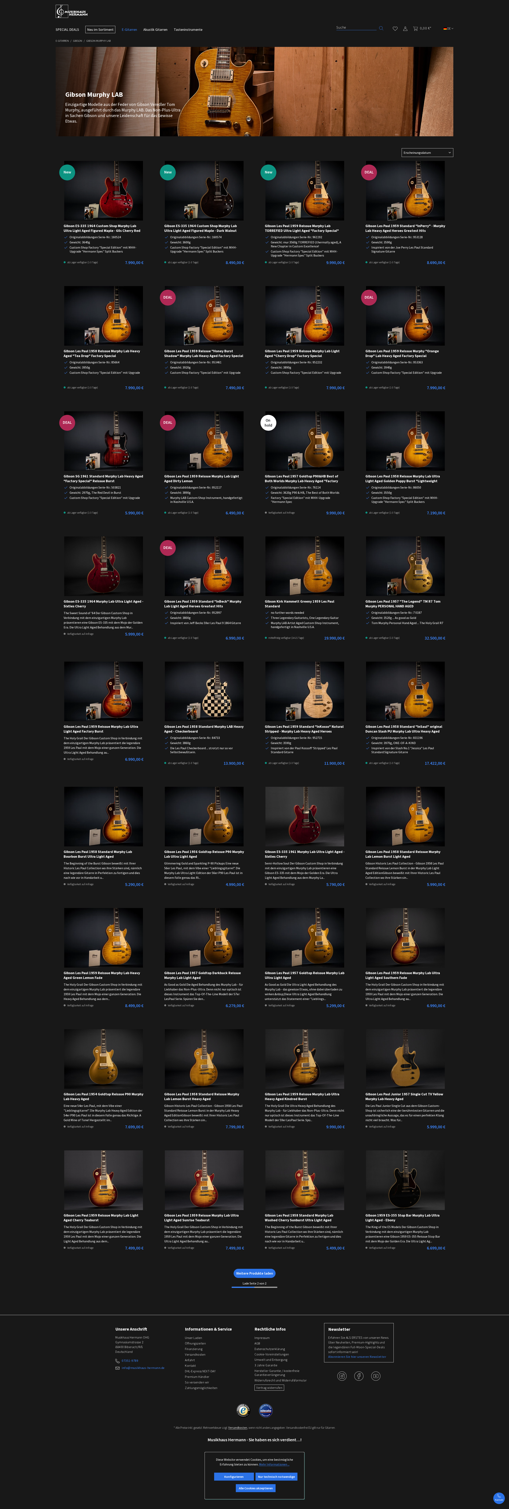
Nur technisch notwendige (276, 1477)
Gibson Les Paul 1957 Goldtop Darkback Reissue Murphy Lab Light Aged (202, 975)
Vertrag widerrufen (269, 1388)
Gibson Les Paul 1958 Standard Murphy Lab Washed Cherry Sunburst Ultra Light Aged (299, 1217)
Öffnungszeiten (195, 1343)
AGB (257, 1343)
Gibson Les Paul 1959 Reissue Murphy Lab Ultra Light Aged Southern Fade (402, 975)
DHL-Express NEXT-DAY (200, 1371)
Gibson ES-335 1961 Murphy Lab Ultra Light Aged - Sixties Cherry (305, 854)
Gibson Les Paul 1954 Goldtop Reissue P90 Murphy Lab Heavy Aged (103, 1096)
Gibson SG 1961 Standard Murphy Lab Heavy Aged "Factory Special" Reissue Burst (103, 478)
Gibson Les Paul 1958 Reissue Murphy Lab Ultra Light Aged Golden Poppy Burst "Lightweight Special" (402, 478)
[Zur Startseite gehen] (71, 11)
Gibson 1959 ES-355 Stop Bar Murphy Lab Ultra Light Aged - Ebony (402, 1217)
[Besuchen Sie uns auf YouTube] (376, 1379)
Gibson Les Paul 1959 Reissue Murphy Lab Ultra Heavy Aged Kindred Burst (302, 1096)
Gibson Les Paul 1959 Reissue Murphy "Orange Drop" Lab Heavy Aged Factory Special (402, 353)
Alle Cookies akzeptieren (256, 1488)
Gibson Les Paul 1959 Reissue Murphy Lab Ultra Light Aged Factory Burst (101, 729)
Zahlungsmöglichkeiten (201, 1388)
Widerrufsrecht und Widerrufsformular (280, 1380)
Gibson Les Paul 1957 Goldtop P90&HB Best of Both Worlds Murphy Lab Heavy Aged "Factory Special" (301, 478)
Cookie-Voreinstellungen (271, 1354)
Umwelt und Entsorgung (271, 1360)
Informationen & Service (208, 1329)
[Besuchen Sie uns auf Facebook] (359, 1379)
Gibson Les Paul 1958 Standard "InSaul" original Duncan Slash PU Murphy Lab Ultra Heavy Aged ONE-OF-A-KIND (403, 729)
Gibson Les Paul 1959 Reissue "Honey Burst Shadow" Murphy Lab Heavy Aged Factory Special (203, 353)
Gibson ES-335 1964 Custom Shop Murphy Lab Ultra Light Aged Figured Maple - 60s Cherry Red (102, 228)
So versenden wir (197, 1382)
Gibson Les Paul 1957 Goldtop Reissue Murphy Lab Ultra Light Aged (304, 975)
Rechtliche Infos (270, 1329)
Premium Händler (197, 1377)
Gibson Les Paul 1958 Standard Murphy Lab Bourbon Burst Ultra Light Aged (98, 854)
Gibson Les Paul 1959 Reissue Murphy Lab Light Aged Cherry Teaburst (101, 1217)
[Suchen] (381, 28)
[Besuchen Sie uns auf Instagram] (342, 1379)
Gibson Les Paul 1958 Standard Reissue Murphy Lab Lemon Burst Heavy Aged (201, 1096)
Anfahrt (190, 1360)
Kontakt (190, 1366)
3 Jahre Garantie (265, 1365)
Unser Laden (193, 1338)
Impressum (262, 1338)
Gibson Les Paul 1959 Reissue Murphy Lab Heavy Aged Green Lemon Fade (102, 975)
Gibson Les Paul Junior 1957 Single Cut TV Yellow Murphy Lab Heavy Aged (404, 1096)
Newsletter (339, 1329)
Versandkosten (195, 1354)
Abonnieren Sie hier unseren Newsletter (357, 1357)
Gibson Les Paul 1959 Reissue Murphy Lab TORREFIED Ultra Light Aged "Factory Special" (302, 228)
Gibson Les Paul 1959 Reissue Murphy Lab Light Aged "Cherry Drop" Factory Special (302, 353)
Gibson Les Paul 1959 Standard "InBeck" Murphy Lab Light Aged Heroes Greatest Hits (202, 603)
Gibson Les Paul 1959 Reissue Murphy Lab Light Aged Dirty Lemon (201, 478)
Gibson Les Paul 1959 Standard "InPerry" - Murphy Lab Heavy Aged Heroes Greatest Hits (405, 228)
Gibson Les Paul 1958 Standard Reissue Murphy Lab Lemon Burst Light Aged (402, 854)
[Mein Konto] (405, 27)
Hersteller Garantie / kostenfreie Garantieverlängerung (277, 1373)
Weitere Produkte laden (254, 1273)
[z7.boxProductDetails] (104, 191)
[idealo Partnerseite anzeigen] (266, 1410)
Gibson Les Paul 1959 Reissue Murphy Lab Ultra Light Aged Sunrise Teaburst (201, 1217)
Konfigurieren (234, 1477)
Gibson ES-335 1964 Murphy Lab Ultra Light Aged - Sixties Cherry (103, 603)
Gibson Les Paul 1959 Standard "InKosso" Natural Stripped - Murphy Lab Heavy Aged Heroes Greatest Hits (304, 729)
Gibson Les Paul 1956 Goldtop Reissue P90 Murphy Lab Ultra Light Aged (204, 854)
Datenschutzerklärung (269, 1349)
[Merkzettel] (395, 27)
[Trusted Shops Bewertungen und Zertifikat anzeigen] (243, 1410)
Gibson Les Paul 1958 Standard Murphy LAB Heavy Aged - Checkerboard (204, 729)
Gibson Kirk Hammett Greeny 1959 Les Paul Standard (299, 603)
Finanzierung (193, 1349)
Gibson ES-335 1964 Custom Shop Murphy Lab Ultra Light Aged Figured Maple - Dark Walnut (200, 228)
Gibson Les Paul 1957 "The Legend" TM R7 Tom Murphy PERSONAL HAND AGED (402, 603)
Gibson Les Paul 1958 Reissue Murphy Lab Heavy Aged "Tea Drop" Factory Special (102, 353)
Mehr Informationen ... (274, 1464)
